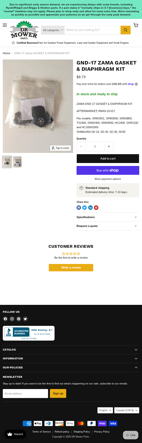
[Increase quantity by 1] (109, 146)
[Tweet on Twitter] (84, 207)
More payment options (108, 178)
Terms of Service (41, 431)
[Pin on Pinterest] (96, 207)
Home (6, 53)
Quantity (81, 138)
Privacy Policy (102, 431)
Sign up (58, 393)
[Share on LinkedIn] (90, 207)
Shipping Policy (81, 431)
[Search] (126, 30)
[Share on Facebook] (79, 207)
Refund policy (62, 431)
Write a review (71, 267)
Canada (125, 410)
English (103, 410)
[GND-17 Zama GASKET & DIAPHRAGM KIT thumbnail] (7, 162)
